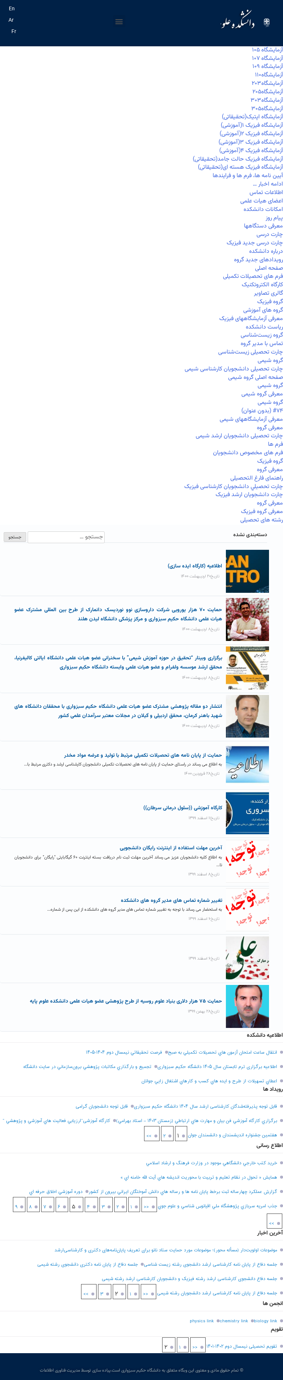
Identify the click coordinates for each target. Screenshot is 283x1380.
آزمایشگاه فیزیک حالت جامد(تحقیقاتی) (238, 159)
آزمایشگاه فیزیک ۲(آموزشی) (251, 134)
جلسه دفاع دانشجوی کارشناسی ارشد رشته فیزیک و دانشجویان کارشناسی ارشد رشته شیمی (189, 1279)
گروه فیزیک (270, 302)
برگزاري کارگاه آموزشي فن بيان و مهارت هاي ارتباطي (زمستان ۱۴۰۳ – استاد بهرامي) (196, 1121)
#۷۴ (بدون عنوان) (262, 411)
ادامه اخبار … (268, 184)
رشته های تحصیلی (261, 520)
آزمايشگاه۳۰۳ (267, 100)
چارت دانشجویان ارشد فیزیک (249, 494)
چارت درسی (269, 234)
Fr (13, 32)
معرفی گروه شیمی (262, 394)
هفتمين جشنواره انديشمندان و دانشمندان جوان (232, 1135)
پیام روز (274, 218)
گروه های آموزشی (263, 310)
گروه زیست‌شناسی (262, 335)
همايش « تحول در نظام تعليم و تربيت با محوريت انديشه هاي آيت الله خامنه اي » (198, 1177)
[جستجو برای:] (65, 537)
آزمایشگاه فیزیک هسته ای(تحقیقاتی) (240, 167)
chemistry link (234, 1321)
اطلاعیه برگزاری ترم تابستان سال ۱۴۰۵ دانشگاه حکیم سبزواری (217, 1067)
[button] (119, 21)
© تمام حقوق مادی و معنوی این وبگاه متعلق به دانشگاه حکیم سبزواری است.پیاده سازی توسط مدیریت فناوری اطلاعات (141, 1370)
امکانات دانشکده (263, 209)
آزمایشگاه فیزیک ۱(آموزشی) (252, 125)
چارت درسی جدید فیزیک (255, 243)
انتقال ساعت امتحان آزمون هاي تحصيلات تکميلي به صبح (222, 1052)
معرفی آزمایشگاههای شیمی (251, 419)
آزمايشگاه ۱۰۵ (267, 50)
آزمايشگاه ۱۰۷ (267, 58)
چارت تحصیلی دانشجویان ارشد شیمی (239, 436)
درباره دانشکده (266, 251)
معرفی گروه (270, 428)
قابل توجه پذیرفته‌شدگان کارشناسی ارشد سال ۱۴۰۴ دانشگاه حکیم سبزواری (205, 1106)
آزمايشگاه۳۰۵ (267, 109)
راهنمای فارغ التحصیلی (256, 478)
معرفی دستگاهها (263, 226)
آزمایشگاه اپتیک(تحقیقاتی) (252, 117)
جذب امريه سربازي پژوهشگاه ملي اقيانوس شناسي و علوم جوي (217, 1206)
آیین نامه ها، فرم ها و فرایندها (248, 175)
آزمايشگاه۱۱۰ (269, 75)
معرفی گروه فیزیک (262, 511)
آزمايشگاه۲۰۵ (267, 92)
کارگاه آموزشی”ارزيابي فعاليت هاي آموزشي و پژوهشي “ (56, 1121)
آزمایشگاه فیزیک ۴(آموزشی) (251, 150)
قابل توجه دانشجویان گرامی (102, 1106)
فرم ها (275, 444)
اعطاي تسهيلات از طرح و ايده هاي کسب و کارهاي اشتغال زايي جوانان (209, 1081)
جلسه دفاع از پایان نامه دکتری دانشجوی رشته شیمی (87, 1264)
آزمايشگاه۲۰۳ (267, 83)
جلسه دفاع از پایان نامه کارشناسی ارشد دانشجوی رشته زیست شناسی (210, 1264)
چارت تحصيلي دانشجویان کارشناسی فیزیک (233, 486)
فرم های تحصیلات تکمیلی (253, 276)
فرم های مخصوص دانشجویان (248, 453)
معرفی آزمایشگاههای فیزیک (251, 318)
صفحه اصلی (269, 268)
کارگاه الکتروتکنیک (262, 285)
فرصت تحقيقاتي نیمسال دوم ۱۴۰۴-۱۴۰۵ (124, 1052)
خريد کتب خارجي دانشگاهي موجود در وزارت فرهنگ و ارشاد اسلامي (211, 1163)
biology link (265, 1321)
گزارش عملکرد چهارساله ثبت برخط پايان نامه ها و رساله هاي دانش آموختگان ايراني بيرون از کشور (182, 1192)
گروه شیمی (270, 360)
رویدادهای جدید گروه (258, 260)
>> (148, 1136)
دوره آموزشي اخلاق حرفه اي (56, 1192)
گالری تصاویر (268, 293)
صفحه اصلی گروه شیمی (255, 377)
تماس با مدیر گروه (262, 343)
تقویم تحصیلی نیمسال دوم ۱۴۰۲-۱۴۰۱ (241, 1346)
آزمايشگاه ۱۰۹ (267, 66)
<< (146, 1207)
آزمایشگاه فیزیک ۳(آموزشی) (251, 142)
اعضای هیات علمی (261, 201)
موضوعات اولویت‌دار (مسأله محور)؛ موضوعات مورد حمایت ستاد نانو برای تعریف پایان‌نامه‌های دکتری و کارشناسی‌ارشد (166, 1250)
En (12, 9)
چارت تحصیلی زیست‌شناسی (250, 352)
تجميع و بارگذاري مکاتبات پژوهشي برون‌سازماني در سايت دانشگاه (87, 1067)
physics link (202, 1321)
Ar (11, 21)
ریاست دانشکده (264, 327)
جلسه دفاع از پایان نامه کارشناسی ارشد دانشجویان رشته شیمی (217, 1293)
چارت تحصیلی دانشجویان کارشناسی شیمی (234, 369)
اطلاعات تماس (266, 192)
